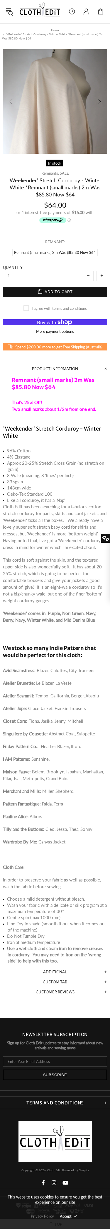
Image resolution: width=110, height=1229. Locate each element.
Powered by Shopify (75, 1170)
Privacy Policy (42, 1216)
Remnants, (50, 173)
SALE (64, 173)
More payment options (55, 331)
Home (55, 30)
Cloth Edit (40, 11)
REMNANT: (55, 241)
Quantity (13, 267)
